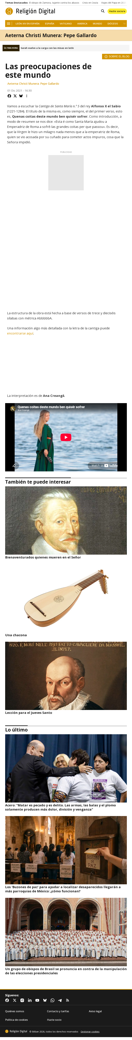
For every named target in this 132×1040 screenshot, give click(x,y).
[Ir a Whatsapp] (53, 1000)
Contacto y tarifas (58, 1011)
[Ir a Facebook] (7, 1000)
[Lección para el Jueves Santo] (66, 676)
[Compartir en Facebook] (9, 96)
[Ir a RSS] (68, 1000)
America (82, 23)
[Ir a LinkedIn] (30, 1000)
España (49, 23)
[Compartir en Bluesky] (21, 96)
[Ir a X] (15, 1000)
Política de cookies (16, 1020)
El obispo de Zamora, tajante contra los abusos (54, 2)
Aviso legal (95, 1011)
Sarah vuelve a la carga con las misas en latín (47, 48)
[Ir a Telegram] (60, 1000)
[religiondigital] (16, 1031)
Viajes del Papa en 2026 (113, 2)
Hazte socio (54, 1020)
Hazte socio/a (117, 11)
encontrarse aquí (20, 333)
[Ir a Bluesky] (45, 1000)
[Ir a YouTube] (38, 1000)
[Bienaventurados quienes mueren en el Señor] (66, 520)
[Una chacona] (66, 598)
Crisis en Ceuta (90, 2)
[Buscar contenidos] (102, 11)
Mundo (97, 23)
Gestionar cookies (90, 1031)
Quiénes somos (14, 1011)
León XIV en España (28, 23)
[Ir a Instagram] (22, 1000)
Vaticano (66, 23)
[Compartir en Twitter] (15, 96)
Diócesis (113, 23)
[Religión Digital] (30, 11)
